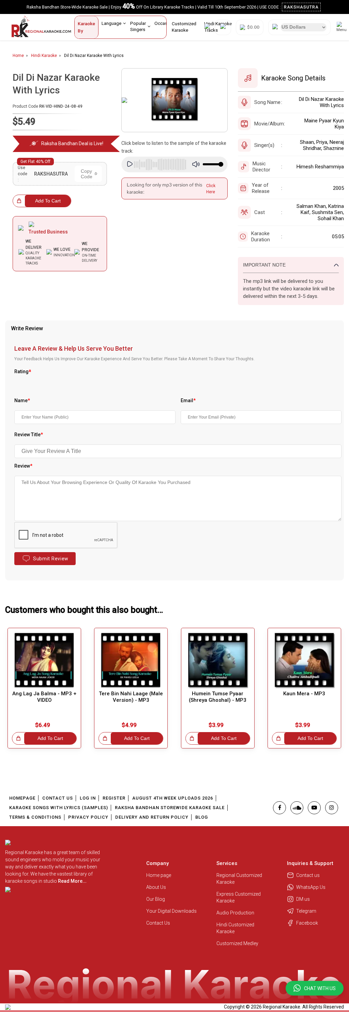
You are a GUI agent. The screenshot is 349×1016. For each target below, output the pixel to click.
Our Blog (155, 899)
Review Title (28, 434)
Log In (88, 798)
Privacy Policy (88, 817)
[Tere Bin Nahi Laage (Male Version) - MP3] (130, 660)
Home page (158, 875)
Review (23, 466)
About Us (156, 887)
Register (114, 798)
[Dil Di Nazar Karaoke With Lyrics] (174, 100)
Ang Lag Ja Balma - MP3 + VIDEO (44, 697)
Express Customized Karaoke (238, 897)
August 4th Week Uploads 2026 (172, 798)
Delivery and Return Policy (151, 817)
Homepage (22, 798)
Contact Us (57, 798)
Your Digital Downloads (171, 911)
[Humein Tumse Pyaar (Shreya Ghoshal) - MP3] (217, 660)
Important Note (264, 265)
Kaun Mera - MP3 (304, 694)
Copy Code (86, 173)
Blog (201, 817)
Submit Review (51, 558)
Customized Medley (237, 943)
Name (22, 400)
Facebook (307, 923)
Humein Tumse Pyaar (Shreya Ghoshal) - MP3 (217, 697)
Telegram (306, 911)
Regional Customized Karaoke (239, 879)
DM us (303, 899)
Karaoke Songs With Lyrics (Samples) (58, 807)
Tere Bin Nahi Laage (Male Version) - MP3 (131, 697)
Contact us (308, 875)
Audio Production (235, 912)
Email (188, 400)
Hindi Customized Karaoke (235, 928)
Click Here (210, 188)
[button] (315, 988)
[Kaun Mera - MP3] (304, 660)
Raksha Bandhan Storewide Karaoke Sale (170, 807)
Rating (22, 371)
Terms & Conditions (35, 817)
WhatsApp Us (310, 887)
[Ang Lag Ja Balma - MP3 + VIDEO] (44, 660)
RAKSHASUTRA (301, 7)
